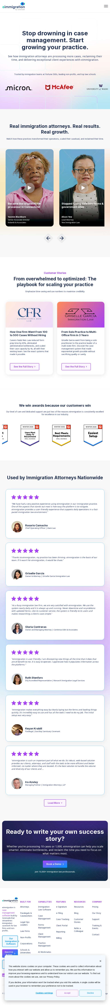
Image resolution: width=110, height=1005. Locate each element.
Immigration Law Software (44, 908)
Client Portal (61, 925)
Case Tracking (62, 919)
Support (95, 919)
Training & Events (97, 927)
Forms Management (44, 926)
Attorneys (24, 907)
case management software (8, 913)
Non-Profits (25, 937)
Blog (76, 913)
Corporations (26, 943)
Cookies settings (44, 993)
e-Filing (59, 913)
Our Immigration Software (11, 941)
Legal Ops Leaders (25, 923)
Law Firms (25, 931)
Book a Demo (53, 864)
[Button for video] (30, 187)
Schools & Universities (25, 951)
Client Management (44, 935)
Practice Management (44, 944)
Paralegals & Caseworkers (26, 914)
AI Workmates (44, 952)
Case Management (44, 917)
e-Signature (61, 907)
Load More (54, 802)
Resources (79, 907)
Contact (95, 934)
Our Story (96, 913)
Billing (59, 938)
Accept (67, 993)
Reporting (60, 932)
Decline (90, 993)
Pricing (95, 907)
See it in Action (9, 953)
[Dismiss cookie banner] (100, 961)
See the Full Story (23, 366)
